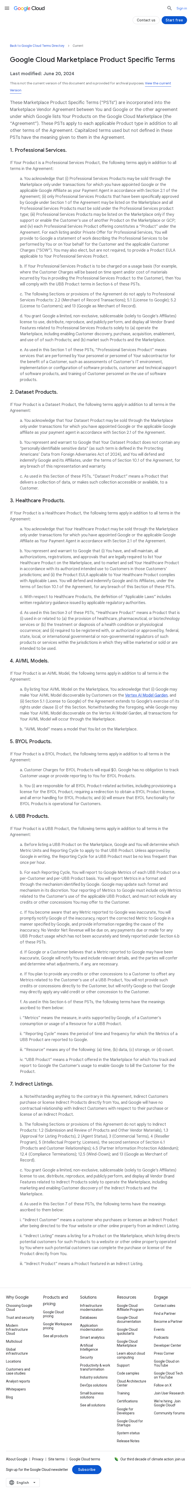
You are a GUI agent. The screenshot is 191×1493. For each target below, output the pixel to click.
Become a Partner (168, 1322)
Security (86, 1357)
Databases (88, 1318)
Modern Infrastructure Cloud (17, 1329)
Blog (9, 1397)
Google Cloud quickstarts (127, 1331)
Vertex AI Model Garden (146, 695)
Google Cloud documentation (129, 1320)
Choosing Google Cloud (19, 1308)
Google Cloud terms (84, 1459)
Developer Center (167, 1345)
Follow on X (163, 1385)
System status (128, 1433)
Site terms (56, 1459)
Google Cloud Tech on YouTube (168, 1375)
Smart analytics (92, 1337)
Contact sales (164, 1306)
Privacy (38, 1459)
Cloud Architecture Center (131, 1383)
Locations (13, 1361)
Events (159, 1329)
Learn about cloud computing (131, 1355)
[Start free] (174, 20)
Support (123, 1365)
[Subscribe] (86, 1470)
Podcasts (161, 1337)
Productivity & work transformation (95, 1367)
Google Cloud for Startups (130, 1423)
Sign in (182, 8)
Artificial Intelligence (89, 1347)
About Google (16, 1459)
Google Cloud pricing (53, 1314)
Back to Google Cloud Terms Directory (37, 46)
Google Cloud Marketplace (127, 1343)
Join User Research (169, 1393)
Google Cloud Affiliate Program (130, 1308)
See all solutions (92, 1405)
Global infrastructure (17, 1351)
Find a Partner (165, 1314)
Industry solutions (94, 1377)
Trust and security (20, 1318)
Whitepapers (16, 1389)
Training (123, 1393)
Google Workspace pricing (57, 1326)
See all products (55, 1336)
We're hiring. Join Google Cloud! (167, 1403)
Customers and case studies (18, 1371)
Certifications (127, 1401)
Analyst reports (18, 1381)
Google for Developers (126, 1411)
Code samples (128, 1373)
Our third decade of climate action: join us (152, 1459)
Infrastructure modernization (91, 1308)
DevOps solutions (93, 1385)
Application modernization (91, 1327)
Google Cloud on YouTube (166, 1363)
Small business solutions (92, 1395)
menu (7, 8)
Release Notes (128, 1441)
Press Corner (164, 1353)
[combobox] (23, 1482)
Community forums (169, 1413)
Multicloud (14, 1341)
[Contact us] (146, 20)
